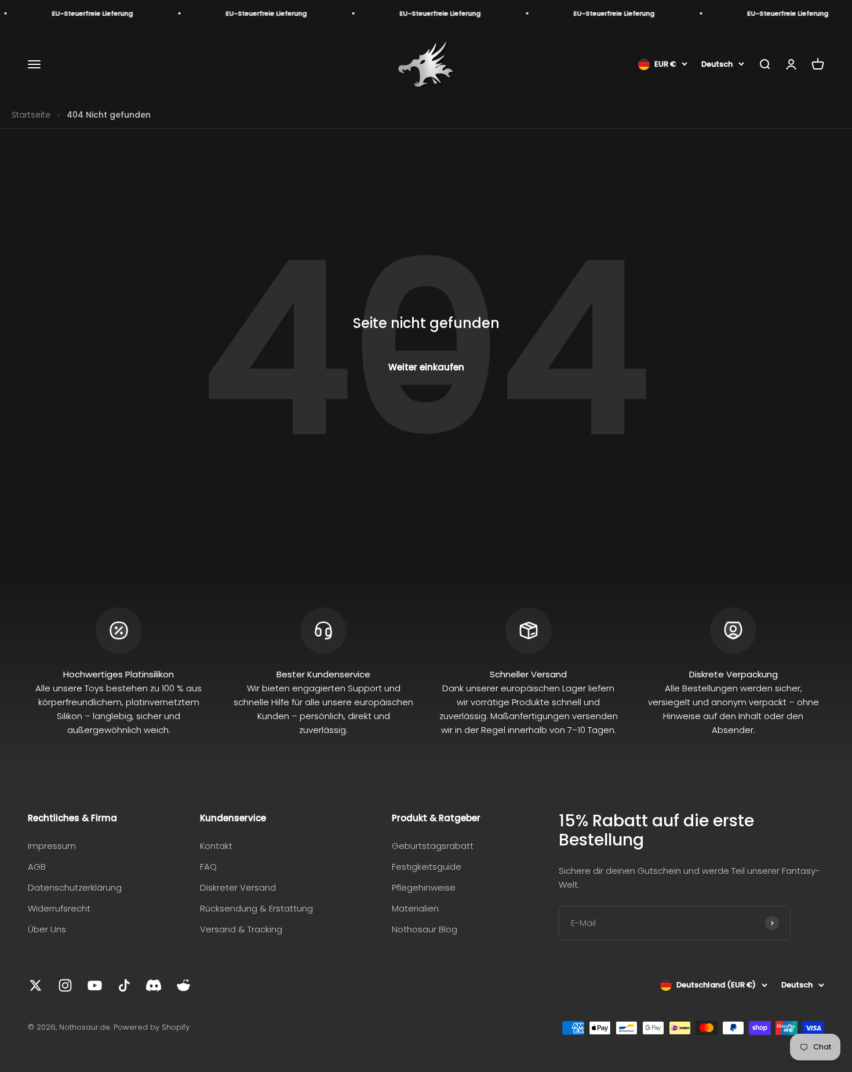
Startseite (31, 115)
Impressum (52, 846)
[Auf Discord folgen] (154, 985)
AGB (37, 866)
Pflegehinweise (424, 887)
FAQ (208, 866)
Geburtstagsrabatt (433, 846)
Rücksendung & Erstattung (256, 908)
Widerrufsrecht (59, 908)
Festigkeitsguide (426, 866)
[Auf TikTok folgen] (124, 985)
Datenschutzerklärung (75, 887)
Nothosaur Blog (424, 929)
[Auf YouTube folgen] (95, 985)
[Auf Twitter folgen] (35, 985)
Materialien (415, 908)
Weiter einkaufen (426, 367)
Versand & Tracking (241, 929)
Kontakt (216, 846)
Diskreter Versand (238, 887)
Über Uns (47, 929)
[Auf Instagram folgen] (65, 985)
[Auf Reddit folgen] (183, 985)
